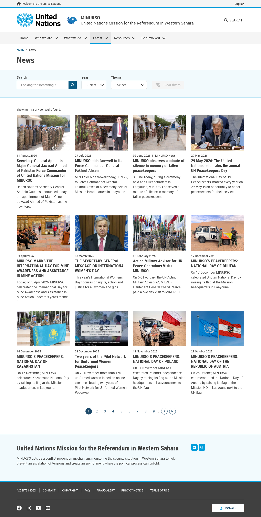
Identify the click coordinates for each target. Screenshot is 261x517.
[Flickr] (194, 447)
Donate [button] (230, 508)
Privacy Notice (132, 490)
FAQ (87, 490)
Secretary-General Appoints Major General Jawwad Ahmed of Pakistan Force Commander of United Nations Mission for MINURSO (42, 170)
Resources (120, 38)
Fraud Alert (106, 490)
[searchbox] (92, 84)
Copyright (70, 490)
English (239, 4)
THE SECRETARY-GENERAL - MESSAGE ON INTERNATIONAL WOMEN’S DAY (100, 265)
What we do (71, 38)
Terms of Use (159, 490)
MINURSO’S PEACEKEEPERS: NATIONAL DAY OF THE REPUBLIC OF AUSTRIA (214, 361)
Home (24, 38)
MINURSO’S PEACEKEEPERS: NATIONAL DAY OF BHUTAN (214, 263)
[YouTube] (48, 508)
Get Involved (149, 38)
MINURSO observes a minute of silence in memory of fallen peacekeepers (159, 165)
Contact (49, 490)
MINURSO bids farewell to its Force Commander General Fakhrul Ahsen (98, 165)
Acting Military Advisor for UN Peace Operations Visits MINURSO (157, 265)
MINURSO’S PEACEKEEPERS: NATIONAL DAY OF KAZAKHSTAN (40, 361)
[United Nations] (39, 20)
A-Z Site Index (26, 490)
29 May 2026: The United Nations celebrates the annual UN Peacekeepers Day (215, 165)
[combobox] (94, 85)
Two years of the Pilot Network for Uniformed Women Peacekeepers (100, 361)
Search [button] (235, 20)
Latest (96, 38)
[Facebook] (20, 508)
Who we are (42, 38)
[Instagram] (202, 447)
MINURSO (90, 18)
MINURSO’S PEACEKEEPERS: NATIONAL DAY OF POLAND (156, 359)
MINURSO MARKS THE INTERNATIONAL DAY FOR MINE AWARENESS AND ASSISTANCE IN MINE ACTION (43, 268)
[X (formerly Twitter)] (38, 508)
